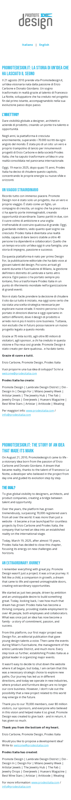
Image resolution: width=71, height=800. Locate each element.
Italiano (27, 45)
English (44, 45)
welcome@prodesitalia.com (19, 373)
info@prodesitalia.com (16, 415)
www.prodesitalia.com (40, 410)
